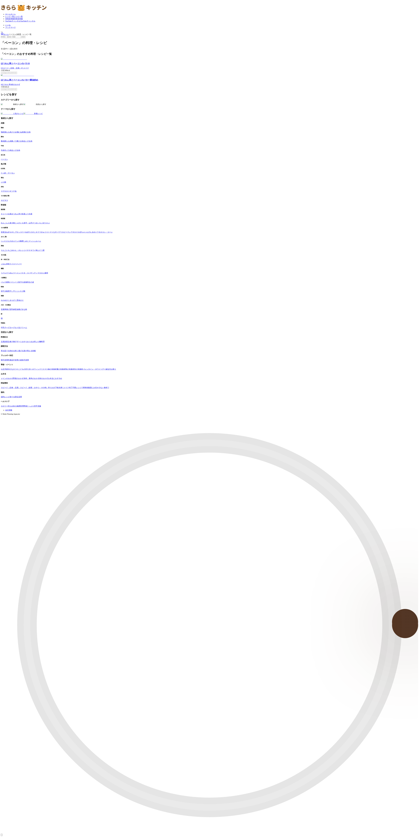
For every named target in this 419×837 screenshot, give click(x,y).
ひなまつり (14, 369)
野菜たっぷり (29, 406)
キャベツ (4, 214)
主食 (9, 342)
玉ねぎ (7, 232)
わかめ (3, 300)
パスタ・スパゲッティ (29, 273)
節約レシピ (5, 397)
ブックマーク (10, 27)
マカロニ (41, 273)
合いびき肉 (28, 141)
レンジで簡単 (81, 387)
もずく (14, 300)
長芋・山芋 (28, 223)
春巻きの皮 (29, 282)
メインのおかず (7, 378)
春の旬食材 (52, 369)
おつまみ (30, 342)
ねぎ (27, 232)
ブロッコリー (20, 232)
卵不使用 (4, 360)
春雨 (46, 273)
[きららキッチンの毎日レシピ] (24, 10)
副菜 (6, 342)
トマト (50, 232)
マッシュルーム (35, 241)
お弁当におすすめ (55, 378)
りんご (3, 250)
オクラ (38, 232)
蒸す (25, 351)
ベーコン (4, 159)
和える (29, 351)
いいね (7, 25)
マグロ (3, 191)
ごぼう (43, 223)
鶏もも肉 (7, 132)
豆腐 (2, 309)
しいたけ (4, 241)
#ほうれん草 (5, 84)
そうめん (9, 273)
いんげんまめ (90, 232)
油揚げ (19, 309)
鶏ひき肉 (27, 132)
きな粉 (24, 309)
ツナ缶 (14, 191)
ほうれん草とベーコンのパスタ (15, 63)
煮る (2, 351)
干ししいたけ (18, 291)
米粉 (8, 264)
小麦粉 (7, 282)
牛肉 (2, 150)
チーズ (7, 327)
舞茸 (22, 241)
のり (22, 300)
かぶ (48, 223)
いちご (8, 250)
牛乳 (2, 327)
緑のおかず (43, 378)
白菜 (9, 214)
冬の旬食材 (78, 369)
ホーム (6, 34)
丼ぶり (36, 342)
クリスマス (43, 369)
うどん (3, 273)
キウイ (33, 250)
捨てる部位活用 (16, 397)
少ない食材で (104, 387)
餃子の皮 (21, 282)
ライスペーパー (16, 264)
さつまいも (36, 223)
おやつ (24, 342)
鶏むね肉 (20, 132)
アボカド (74, 232)
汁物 (13, 342)
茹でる (7, 351)
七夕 (29, 369)
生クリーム (22, 327)
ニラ (27, 214)
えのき (10, 241)
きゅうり (44, 232)
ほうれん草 (15, 214)
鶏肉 (2, 132)
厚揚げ (7, 309)
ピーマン (67, 232)
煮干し (10, 291)
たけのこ (32, 232)
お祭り (113, 369)
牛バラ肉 (7, 150)
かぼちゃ (81, 232)
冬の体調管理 (18, 406)
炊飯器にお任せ (92, 387)
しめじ (26, 241)
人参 (9, 223)
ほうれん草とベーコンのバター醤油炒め (19, 80)
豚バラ (14, 141)
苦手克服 (37, 406)
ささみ (14, 132)
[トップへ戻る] (2, 835)
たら (2, 173)
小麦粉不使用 (23, 360)
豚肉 (2, 141)
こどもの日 (22, 369)
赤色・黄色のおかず (31, 378)
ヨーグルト (14, 327)
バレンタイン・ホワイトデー (94, 369)
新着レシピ (38, 113)
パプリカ (60, 232)
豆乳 (11, 309)
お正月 (3, 369)
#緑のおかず (15, 84)
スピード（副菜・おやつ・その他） (34, 387)
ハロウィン (35, 369)
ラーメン (16, 273)
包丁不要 (72, 387)
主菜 (2, 342)
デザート (18, 342)
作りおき (51, 387)
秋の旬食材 (69, 369)
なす (55, 232)
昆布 (18, 300)
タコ (6, 200)
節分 (8, 369)
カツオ (8, 191)
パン (2, 282)
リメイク (65, 387)
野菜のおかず (18, 378)
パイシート (14, 282)
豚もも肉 (7, 141)
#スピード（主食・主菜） (11, 68)
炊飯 (34, 351)
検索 (23, 37)
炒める (12, 351)
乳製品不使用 (13, 360)
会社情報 (8, 410)
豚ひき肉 (20, 141)
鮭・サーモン (9, 173)
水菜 (30, 214)
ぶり (2, 182)
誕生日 (108, 369)
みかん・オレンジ (18, 250)
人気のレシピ (18, 113)
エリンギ (16, 241)
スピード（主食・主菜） (10, 387)
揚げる (21, 351)
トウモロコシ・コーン (104, 232)
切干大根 (4, 291)
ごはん (3, 264)
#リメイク (25, 68)
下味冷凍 (58, 387)
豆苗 (2, 232)
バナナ (28, 250)
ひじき (8, 300)
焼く (16, 351)
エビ (2, 200)
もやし (12, 232)
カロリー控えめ (7, 406)
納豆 (15, 309)
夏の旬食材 (61, 369)
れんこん (4, 223)
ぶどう (40, 250)
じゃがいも (19, 223)
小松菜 (22, 214)
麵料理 (42, 342)
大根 (13, 223)
